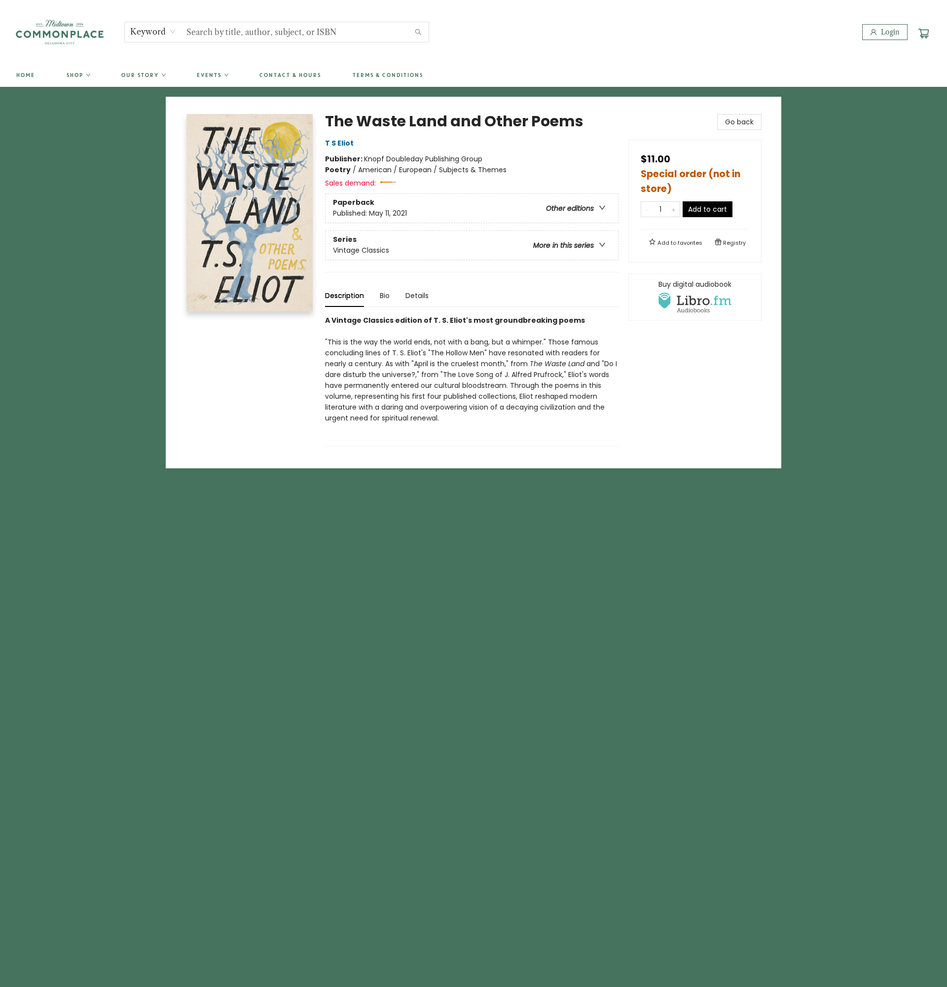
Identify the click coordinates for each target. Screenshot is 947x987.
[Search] (418, 32)
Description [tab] (344, 296)
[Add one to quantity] (673, 209)
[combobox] (153, 31)
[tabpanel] (472, 381)
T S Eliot (339, 143)
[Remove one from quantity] (647, 209)
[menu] (473, 75)
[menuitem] (25, 75)
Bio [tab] (385, 296)
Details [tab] (417, 296)
